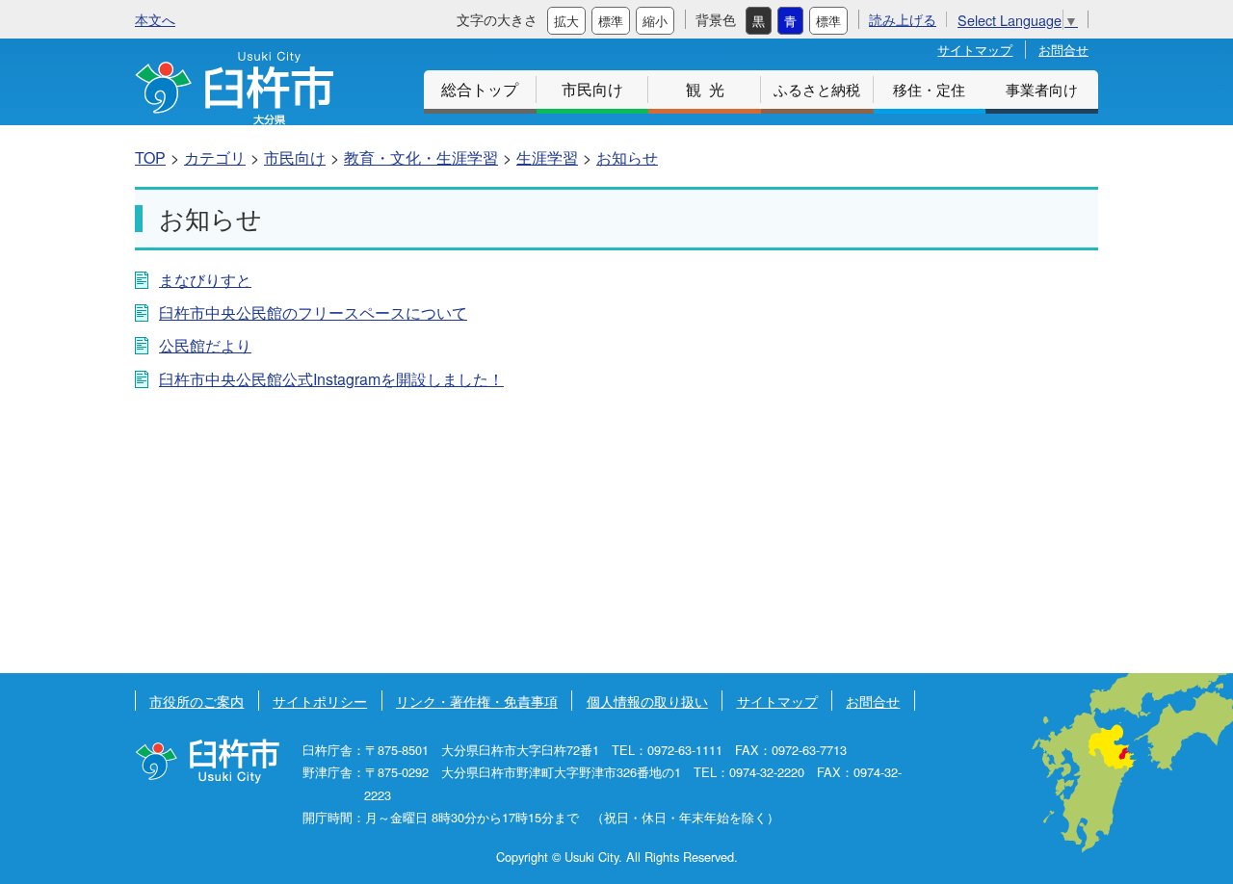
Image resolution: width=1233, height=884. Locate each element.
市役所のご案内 (196, 700)
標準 (610, 21)
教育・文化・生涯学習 (421, 157)
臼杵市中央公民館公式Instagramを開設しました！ (331, 379)
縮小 (655, 21)
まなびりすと (205, 280)
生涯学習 (547, 157)
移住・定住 (929, 89)
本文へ (155, 19)
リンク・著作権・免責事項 (477, 700)
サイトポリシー (320, 700)
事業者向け (1042, 89)
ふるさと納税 (817, 89)
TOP (150, 157)
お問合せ (1063, 49)
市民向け (592, 89)
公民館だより (205, 345)
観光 (709, 89)
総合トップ (479, 89)
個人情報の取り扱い (647, 700)
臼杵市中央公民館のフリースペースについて (313, 312)
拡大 (566, 21)
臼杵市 (234, 88)
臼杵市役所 (207, 761)
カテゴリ (215, 157)
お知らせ (627, 157)
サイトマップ (974, 49)
